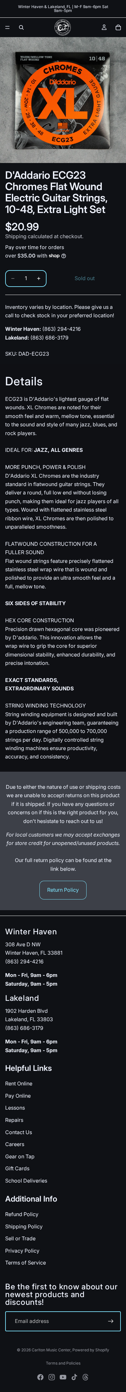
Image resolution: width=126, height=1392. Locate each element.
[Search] (21, 27)
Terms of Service (25, 1262)
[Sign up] (111, 1321)
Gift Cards (17, 1168)
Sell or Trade (20, 1238)
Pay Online (18, 1095)
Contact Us (18, 1132)
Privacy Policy (22, 1250)
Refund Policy (21, 1214)
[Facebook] (40, 1377)
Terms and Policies (63, 1363)
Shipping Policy (24, 1226)
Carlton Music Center (51, 1349)
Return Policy (63, 890)
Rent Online (18, 1083)
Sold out (85, 278)
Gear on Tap (20, 1156)
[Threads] (85, 1377)
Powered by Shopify (90, 1349)
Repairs (14, 1120)
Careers (14, 1144)
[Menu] (7, 27)
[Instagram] (52, 1377)
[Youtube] (63, 1377)
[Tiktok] (74, 1377)
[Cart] (118, 27)
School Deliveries (26, 1180)
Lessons (15, 1107)
